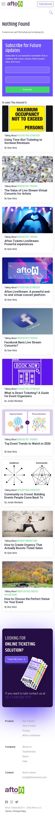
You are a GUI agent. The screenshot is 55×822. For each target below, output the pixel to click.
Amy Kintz (12, 607)
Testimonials (29, 751)
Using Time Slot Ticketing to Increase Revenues (23, 141)
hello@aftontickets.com (34, 777)
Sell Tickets (28, 721)
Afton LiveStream (31, 735)
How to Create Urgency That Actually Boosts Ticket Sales (23, 546)
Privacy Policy (19, 811)
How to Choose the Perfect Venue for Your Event (27, 600)
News (25, 756)
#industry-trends (27, 186)
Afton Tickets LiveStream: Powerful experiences (21, 242)
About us (27, 746)
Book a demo (29, 772)
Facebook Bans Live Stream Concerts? (22, 344)
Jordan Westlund (15, 401)
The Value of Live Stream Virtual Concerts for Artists (25, 192)
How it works (29, 725)
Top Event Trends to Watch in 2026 (27, 443)
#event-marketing (27, 540)
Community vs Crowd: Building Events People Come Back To (24, 496)
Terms (8, 811)
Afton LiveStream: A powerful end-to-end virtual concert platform (27, 293)
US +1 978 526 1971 (18, 697)
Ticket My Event (45, 4)
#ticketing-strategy (28, 135)
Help (24, 761)
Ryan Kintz (12, 147)
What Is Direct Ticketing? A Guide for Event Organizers (26, 394)
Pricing (26, 730)
